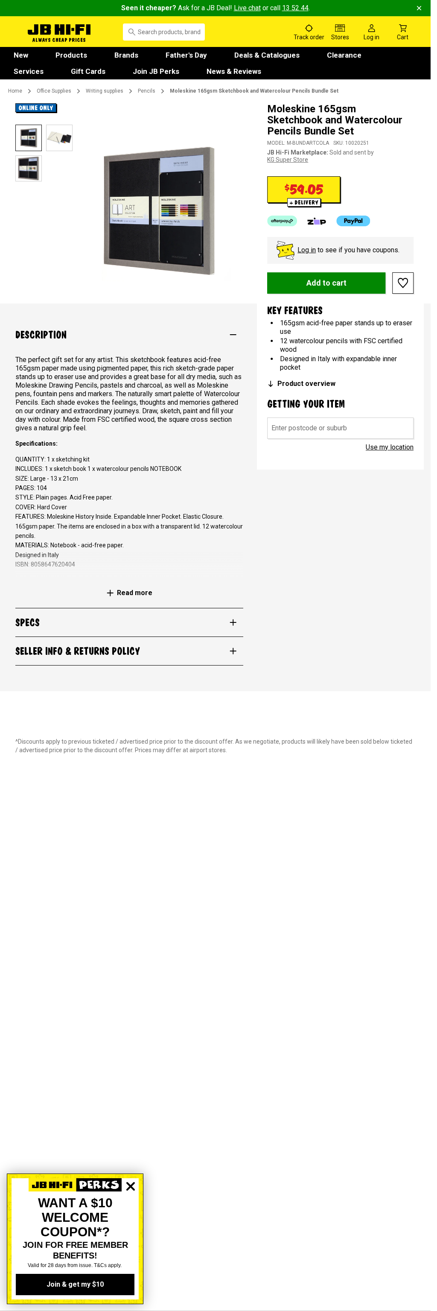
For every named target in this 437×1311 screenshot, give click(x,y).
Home (15, 91)
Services (29, 71)
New (21, 55)
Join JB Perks (156, 71)
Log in (306, 250)
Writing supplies (104, 91)
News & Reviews (234, 71)
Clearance (344, 55)
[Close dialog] (130, 1215)
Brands (126, 55)
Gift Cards (88, 71)
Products (71, 55)
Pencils (146, 91)
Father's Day (186, 55)
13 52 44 (295, 8)
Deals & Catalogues (267, 55)
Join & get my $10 (75, 1284)
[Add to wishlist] (403, 283)
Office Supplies (54, 91)
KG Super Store (287, 159)
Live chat (247, 8)
